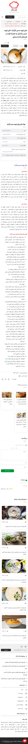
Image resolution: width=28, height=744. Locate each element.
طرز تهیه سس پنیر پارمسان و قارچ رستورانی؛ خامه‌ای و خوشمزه (14, 581)
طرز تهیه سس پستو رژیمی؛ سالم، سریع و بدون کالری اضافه (14, 553)
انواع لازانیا (23, 24)
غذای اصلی (9, 21)
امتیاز (26, 445)
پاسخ (2, 489)
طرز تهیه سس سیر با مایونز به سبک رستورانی (15, 526)
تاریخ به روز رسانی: (23, 373)
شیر (12, 197)
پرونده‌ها (21, 693)
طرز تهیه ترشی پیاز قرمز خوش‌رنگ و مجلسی (15, 662)
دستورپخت (17, 21)
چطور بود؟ (14, 379)
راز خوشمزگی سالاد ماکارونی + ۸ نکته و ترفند (7, 402)
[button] (25, 741)
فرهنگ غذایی (19, 705)
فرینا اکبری (15, 46)
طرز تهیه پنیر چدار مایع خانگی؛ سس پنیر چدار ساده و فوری (14, 637)
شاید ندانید (20, 709)
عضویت (6, 650)
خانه (25, 21)
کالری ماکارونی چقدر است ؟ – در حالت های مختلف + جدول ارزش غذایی (21, 423)
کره (20, 179)
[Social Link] (21, 647)
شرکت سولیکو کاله (8, 741)
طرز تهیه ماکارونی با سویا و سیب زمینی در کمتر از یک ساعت (21, 402)
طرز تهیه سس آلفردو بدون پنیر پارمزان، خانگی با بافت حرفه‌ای (15, 609)
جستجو (10, 17)
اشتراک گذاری (24, 376)
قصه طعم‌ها (20, 701)
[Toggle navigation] (2, 17)
